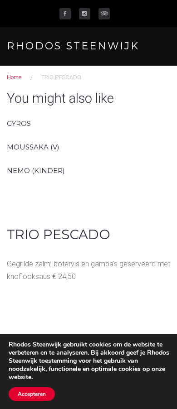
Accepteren (32, 394)
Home (14, 77)
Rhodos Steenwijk (73, 46)
